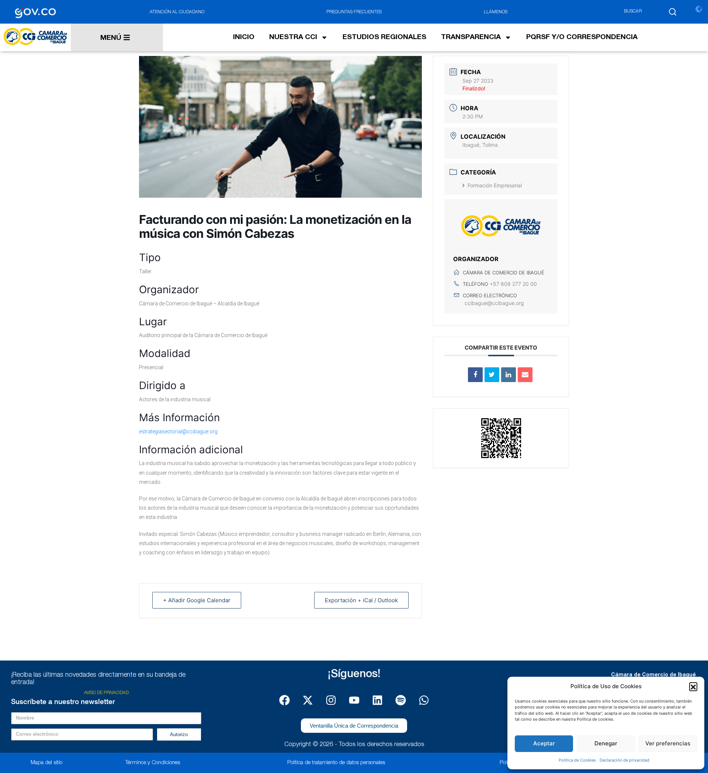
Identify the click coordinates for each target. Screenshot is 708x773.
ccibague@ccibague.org (494, 303)
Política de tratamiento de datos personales (336, 763)
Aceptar (544, 743)
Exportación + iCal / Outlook (361, 600)
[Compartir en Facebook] (475, 374)
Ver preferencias (667, 743)
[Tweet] (492, 374)
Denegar (605, 743)
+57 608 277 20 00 (513, 284)
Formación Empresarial (495, 185)
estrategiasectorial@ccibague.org (178, 431)
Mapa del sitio (46, 763)
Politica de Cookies (577, 760)
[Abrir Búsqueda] (672, 11)
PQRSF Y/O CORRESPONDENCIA (582, 37)
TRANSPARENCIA (471, 37)
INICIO (243, 37)
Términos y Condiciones (152, 763)
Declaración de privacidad (624, 760)
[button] (693, 686)
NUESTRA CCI (293, 37)
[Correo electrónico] (525, 374)
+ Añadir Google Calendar (196, 600)
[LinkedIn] (508, 374)
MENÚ (110, 38)
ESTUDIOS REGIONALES (384, 37)
